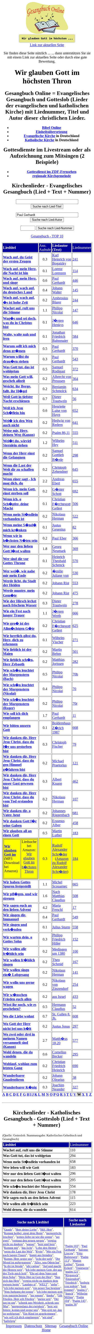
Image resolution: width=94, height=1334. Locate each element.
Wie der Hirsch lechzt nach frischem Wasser (20, 603)
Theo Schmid (57, 962)
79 (74, 744)
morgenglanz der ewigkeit (28, 1306)
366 (75, 538)
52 (74, 1007)
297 (75, 1026)
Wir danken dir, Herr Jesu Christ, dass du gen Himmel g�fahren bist (19, 763)
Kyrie (39, 1251)
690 (75, 1066)
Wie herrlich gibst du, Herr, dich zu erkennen (20, 640)
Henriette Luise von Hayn (59, 410)
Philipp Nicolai (57, 310)
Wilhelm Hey (58, 443)
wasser (30, 1244)
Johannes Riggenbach (61, 813)
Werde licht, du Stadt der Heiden (19, 583)
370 (75, 349)
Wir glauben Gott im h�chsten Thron (29, 862)
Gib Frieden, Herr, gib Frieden (32, 1297)
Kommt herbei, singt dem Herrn (23, 1233)
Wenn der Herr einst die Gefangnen (19, 455)
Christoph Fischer (59, 744)
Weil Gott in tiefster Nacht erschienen (18, 399)
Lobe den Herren (46, 1247)
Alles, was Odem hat (46, 1262)
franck (69, 1293)
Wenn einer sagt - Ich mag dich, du (19, 481)
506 (75, 504)
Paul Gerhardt (58, 280)
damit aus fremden (41, 1255)
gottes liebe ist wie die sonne (34, 1236)
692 (75, 491)
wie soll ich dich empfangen (21, 1317)
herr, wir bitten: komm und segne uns (30, 1308)
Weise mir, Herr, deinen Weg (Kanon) (19, 433)
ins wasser (37, 1295)
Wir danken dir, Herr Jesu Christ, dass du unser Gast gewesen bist (19, 781)
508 (75, 896)
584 (75, 336)
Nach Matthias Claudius (58, 896)
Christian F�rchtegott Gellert (61, 503)
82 (74, 527)
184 (75, 859)
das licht (27, 1247)
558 (75, 927)
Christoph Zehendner (60, 469)
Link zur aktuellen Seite (47, 45)
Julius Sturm (61, 927)
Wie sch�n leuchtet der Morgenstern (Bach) (18, 674)
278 (75, 603)
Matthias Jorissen (58, 662)
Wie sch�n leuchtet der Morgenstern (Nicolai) (18, 689)
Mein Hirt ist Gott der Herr (35, 1277)
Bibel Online (51, 128)
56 (74, 399)
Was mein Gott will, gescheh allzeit (18, 379)
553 (75, 583)
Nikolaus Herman (58, 516)
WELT (43, 1284)
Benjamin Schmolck (59, 389)
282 (75, 662)
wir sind (47, 1317)
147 (75, 310)
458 (75, 823)
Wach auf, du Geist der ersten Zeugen (17, 259)
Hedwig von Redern (61, 423)
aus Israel (59, 997)
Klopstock (71, 1275)
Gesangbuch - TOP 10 (47, 236)
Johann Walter (57, 290)
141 (75, 972)
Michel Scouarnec (59, 884)
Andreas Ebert (58, 481)
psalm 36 (71, 1304)
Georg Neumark (59, 549)
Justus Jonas (61, 1026)
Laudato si (29, 1284)
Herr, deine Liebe (26, 1229)
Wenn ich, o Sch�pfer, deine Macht (16, 503)
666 (75, 613)
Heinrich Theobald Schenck (59, 561)
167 (75, 962)
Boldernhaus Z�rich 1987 (61, 727)
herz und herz (46, 1244)
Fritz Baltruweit (73, 1255)
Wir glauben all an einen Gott (17, 833)
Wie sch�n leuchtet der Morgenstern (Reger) (18, 704)
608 (75, 1016)
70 (74, 689)
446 (75, 280)
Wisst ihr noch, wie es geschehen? (19, 1007)
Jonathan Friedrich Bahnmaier (60, 336)
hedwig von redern (76, 1284)
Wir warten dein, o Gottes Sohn (17, 939)
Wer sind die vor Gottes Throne (16, 561)
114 (75, 271)
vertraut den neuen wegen (28, 1240)
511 (75, 443)
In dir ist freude (13, 1266)
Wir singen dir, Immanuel (14, 917)
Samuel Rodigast (58, 369)
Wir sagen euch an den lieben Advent (17, 907)
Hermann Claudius (59, 1007)
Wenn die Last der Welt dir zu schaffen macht (18, 469)
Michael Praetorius (59, 763)
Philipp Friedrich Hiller (58, 939)
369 (75, 549)
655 (75, 481)
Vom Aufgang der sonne (18, 1291)
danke (50, 1295)
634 (75, 389)
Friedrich (71, 1282)
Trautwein (82, 1268)
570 (75, 561)
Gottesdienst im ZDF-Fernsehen (51, 172)
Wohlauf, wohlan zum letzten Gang (20, 1066)
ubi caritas (32, 1266)
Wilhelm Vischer (58, 640)
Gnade (8, 1229)
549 (75, 917)
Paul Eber (59, 538)
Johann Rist (60, 583)
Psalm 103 (71, 1246)
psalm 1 (82, 1289)
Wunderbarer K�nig (20, 1087)
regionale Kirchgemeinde (51, 176)
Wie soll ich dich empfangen (15, 716)
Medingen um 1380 (59, 951)
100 (75, 951)
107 (75, 799)
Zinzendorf (72, 1279)
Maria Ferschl (57, 907)
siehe (54, 1284)
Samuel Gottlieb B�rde (58, 455)
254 (75, 984)
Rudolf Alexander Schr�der (59, 849)
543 (75, 359)
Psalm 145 (79, 1300)
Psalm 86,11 (61, 433)
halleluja (9, 1321)
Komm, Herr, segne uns (18, 1258)
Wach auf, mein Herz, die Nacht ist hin (20, 271)
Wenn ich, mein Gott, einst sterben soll (19, 491)
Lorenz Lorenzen (59, 271)
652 (75, 410)
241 (75, 259)
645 (75, 469)
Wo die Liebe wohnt (18, 1016)
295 (75, 1054)
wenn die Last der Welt (18, 1251)
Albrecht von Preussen (61, 379)
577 (75, 1040)
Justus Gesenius (58, 527)
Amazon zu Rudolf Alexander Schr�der (60, 865)
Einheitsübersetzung (51, 132)
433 (75, 997)
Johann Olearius (58, 1078)
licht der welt (44, 1258)
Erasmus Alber (58, 823)
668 (75, 728)
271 (75, 640)
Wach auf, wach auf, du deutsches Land (19, 290)
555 (75, 433)
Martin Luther (57, 833)
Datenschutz (33, 1326)
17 (74, 907)
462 (75, 781)
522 (75, 516)
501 (75, 652)
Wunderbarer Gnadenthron (14, 1078)
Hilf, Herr (46, 1229)
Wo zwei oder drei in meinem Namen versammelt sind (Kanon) (19, 1040)
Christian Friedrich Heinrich (58, 1066)
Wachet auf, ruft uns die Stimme (19, 310)
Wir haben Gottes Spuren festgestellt (17, 884)
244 (75, 300)
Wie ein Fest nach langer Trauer (16, 613)
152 (75, 939)
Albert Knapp (57, 781)
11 (74, 715)
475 (75, 593)
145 (75, 290)
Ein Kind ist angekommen (39, 1313)
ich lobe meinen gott (17, 1288)
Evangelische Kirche (39, 136)
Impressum (14, 1326)
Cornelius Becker (59, 1054)
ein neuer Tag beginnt (46, 1288)
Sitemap (51, 1326)
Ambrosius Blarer (60, 300)
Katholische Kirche (39, 140)
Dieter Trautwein (59, 399)
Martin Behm (57, 652)
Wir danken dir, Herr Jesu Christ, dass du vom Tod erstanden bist (19, 799)
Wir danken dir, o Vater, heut (17, 813)
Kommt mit (11, 1247)
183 (75, 833)
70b (75, 674)
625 (75, 626)
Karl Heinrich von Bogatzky (61, 259)
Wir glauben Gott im (10, 850)
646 (75, 322)
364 (75, 379)
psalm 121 (71, 1271)
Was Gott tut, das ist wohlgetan (18, 369)
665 (75, 884)
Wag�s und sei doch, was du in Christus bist (19, 322)
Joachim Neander (58, 1087)
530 (75, 573)
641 (75, 423)
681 (75, 813)
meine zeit (44, 1299)
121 (75, 763)
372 (75, 369)
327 (75, 1087)
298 (75, 455)
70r (75, 703)
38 (74, 1077)
